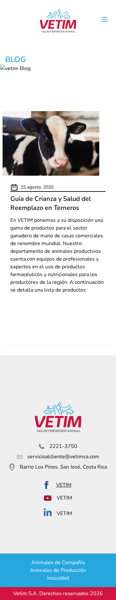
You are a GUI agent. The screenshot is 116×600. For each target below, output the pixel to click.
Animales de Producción (58, 570)
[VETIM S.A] (58, 21)
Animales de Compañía (58, 562)
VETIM (64, 485)
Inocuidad (58, 578)
